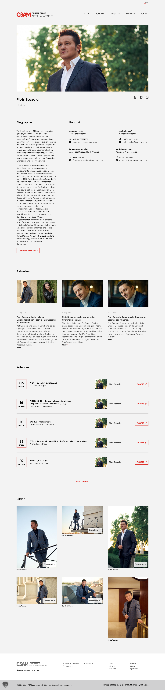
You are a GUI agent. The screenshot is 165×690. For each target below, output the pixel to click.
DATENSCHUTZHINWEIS (134, 685)
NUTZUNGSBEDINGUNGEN (113, 685)
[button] (5, 684)
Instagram (68, 666)
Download (48, 564)
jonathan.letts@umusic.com (85, 142)
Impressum (133, 669)
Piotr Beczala (115, 384)
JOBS (146, 685)
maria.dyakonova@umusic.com (133, 160)
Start (87, 14)
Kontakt (144, 14)
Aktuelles (115, 14)
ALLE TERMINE (82, 482)
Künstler (100, 14)
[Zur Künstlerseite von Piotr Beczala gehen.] (101, 384)
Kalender (130, 14)
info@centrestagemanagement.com (79, 663)
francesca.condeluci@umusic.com (88, 160)
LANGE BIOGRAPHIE (27, 250)
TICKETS (141, 384)
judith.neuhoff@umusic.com (135, 142)
